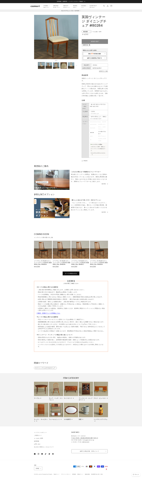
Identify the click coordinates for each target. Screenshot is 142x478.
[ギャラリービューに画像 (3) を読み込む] (56, 65)
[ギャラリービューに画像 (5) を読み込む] (71, 65)
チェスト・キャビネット (41, 420)
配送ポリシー (80, 474)
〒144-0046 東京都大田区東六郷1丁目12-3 (84, 438)
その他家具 (67, 419)
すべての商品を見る (71, 273)
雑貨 (80, 419)
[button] (47, 6)
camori (40, 474)
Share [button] (86, 161)
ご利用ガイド (38, 435)
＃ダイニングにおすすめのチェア (45, 368)
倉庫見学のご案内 (103, 71)
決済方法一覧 (86, 45)
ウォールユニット (54, 419)
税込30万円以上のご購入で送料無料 (70, 11)
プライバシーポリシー (66, 474)
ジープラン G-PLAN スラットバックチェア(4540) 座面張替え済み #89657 (80, 262)
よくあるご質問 (38, 438)
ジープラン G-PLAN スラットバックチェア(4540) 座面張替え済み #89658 (61, 262)
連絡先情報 (87, 474)
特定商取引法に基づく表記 (97, 474)
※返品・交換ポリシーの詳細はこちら (48, 313)
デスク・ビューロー (100, 398)
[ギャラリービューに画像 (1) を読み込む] (41, 65)
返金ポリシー (56, 474)
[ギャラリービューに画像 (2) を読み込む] (48, 65)
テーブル (36, 398)
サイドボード (68, 398)
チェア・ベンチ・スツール (56, 399)
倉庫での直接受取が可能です (94, 58)
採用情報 (36, 441)
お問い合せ (37, 444)
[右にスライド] (76, 65)
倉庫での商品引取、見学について (89, 451)
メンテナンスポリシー (40, 432)
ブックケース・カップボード (85, 399)
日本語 (37, 468)
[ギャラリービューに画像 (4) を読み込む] (63, 65)
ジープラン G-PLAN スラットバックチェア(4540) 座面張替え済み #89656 (99, 262)
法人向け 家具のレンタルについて (44, 447)
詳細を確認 (94, 53)
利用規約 (74, 474)
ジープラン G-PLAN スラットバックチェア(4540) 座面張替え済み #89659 (43, 262)
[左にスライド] (36, 65)
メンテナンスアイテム (100, 419)
